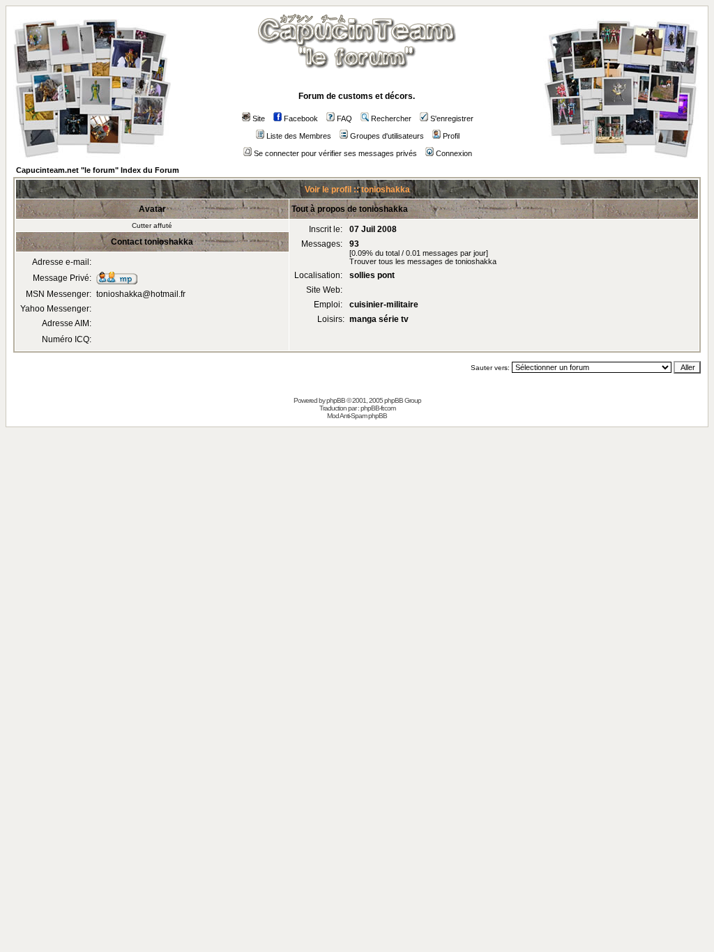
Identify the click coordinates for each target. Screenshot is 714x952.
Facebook (301, 118)
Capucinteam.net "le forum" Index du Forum (97, 170)
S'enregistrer (451, 118)
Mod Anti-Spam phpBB (357, 416)
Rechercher (391, 118)
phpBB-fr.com (377, 408)
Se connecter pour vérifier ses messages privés (335, 153)
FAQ (344, 118)
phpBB (335, 400)
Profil (451, 136)
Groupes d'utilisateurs (387, 136)
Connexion (454, 153)
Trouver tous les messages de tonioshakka (422, 261)
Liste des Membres (298, 136)
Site (258, 118)
